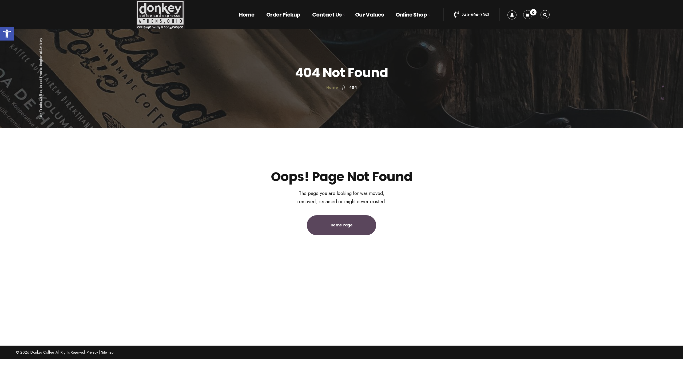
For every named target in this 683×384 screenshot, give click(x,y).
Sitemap (107, 352)
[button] (7, 34)
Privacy (92, 352)
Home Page (342, 225)
